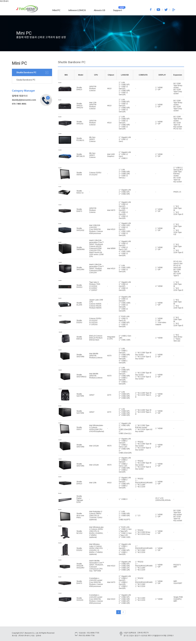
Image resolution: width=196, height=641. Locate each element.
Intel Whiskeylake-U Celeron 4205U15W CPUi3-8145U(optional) (96, 428)
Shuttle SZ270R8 (80, 412)
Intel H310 (111, 566)
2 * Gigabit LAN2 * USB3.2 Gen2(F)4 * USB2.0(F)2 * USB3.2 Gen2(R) (125, 483)
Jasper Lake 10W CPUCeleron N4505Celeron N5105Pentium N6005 (96, 304)
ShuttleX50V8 (79, 174)
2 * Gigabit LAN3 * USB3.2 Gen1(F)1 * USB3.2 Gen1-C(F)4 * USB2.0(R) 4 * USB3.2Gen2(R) (125, 446)
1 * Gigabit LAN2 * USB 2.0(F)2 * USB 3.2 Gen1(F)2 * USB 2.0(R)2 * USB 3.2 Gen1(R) (125, 229)
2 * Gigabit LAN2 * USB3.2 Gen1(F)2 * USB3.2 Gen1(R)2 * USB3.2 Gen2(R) (125, 582)
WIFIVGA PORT (177, 582)
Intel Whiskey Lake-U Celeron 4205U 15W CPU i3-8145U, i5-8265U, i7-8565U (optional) (96, 549)
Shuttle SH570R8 (80, 446)
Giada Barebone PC (25, 80)
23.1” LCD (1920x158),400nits (163, 499)
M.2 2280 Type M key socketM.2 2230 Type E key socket (177, 89)
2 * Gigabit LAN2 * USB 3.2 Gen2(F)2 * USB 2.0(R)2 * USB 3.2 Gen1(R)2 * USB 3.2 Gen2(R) (125, 304)
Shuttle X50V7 (79, 428)
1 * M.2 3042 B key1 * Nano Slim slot (177, 338)
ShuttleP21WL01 (80, 139)
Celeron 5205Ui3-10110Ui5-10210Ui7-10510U (95, 321)
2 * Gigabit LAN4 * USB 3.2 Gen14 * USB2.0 (125, 155)
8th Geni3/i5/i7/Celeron (92, 139)
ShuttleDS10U (79, 549)
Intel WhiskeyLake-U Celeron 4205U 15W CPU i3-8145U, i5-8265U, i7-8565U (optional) (96, 532)
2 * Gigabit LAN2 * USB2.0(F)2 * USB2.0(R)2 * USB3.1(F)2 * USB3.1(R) (125, 566)
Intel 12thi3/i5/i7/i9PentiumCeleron (92, 106)
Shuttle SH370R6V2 (81, 376)
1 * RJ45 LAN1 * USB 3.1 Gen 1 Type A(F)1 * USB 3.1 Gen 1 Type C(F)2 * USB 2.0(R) (125, 532)
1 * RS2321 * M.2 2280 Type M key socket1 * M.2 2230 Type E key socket (143, 446)
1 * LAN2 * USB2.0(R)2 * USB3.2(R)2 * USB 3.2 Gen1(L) (124, 174)
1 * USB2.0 (123, 499)
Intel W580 (111, 248)
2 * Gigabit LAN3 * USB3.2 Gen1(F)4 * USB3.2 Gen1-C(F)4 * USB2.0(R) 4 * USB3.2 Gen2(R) (125, 465)
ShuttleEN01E (79, 338)
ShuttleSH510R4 (80, 269)
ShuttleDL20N (79, 304)
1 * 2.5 (137, 516)
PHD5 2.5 (177, 192)
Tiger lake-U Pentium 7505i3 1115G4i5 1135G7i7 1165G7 (94, 286)
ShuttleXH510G (79, 123)
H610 (109, 89)
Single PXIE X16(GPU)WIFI (178, 599)
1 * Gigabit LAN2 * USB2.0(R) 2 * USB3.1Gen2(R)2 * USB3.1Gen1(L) (125, 428)
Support (117, 10)
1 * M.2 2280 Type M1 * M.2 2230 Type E (178, 210)
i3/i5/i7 (91, 395)
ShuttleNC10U (79, 532)
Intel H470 (111, 582)
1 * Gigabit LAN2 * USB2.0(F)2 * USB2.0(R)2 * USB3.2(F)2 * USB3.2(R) (125, 599)
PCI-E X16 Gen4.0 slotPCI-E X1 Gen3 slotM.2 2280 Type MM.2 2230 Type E (177, 269)
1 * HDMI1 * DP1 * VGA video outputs (160, 321)
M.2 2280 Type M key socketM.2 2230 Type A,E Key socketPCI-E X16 (177, 123)
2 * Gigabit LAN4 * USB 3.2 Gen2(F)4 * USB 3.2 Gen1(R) (125, 286)
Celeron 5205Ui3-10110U (95, 174)
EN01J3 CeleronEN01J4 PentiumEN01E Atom (95, 338)
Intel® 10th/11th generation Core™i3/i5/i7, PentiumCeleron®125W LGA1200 (96, 269)
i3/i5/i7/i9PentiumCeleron (92, 89)
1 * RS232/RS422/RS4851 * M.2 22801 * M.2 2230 (144, 549)
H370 (109, 356)
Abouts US (99, 10)
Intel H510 (111, 229)
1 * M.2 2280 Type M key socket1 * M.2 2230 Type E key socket (143, 356)
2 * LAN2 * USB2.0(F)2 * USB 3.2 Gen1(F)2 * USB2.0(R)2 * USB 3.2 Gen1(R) (124, 89)
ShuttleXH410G (79, 599)
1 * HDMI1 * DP (158, 106)
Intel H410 (111, 599)
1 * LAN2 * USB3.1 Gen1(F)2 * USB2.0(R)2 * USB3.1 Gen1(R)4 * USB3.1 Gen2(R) (124, 356)
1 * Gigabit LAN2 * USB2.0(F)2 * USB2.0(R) (125, 192)
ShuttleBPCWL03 (80, 155)
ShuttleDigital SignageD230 (79, 499)
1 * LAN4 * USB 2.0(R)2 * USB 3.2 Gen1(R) (124, 269)
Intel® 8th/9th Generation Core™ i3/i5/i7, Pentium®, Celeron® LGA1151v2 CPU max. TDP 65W (96, 566)
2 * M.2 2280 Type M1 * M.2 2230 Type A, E (143, 395)
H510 (109, 123)
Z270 (109, 395)
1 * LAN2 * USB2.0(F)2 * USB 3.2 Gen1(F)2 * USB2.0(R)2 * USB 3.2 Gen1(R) (124, 123)
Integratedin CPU (111, 338)
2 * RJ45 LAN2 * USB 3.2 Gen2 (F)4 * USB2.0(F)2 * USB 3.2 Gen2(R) (124, 321)
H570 (109, 446)
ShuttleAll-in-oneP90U (80, 516)
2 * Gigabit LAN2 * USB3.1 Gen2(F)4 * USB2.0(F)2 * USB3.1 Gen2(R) (125, 549)
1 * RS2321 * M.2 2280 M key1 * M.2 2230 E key (142, 532)
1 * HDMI (158, 338)
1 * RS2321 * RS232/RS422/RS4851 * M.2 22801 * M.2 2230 (144, 483)
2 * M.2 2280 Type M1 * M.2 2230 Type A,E (177, 229)
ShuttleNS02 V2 (80, 192)
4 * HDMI (158, 286)
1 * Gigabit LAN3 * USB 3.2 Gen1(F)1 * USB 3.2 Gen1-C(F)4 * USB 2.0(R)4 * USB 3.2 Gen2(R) (125, 248)
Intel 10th (92, 483)
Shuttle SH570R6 (80, 465)
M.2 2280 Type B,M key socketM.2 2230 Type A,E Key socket (177, 516)
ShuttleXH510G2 (80, 229)
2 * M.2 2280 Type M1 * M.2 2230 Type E (178, 248)
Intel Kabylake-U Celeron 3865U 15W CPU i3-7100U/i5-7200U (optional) (95, 516)
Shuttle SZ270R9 (80, 395)
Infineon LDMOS (77, 10)
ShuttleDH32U (79, 286)
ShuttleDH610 (79, 89)
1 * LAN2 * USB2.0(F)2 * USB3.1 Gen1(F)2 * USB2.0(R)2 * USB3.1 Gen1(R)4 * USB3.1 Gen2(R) (124, 376)
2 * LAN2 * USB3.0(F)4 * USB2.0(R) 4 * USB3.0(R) (124, 395)
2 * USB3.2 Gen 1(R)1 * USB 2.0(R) (125, 338)
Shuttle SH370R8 (80, 356)
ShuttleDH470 (79, 582)
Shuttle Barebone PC (26, 72)
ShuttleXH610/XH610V (79, 106)
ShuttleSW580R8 (80, 248)
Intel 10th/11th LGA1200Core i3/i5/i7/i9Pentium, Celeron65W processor (96, 229)
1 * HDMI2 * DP (158, 89)
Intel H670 (111, 210)
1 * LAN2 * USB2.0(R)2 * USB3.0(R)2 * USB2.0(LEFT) (124, 516)
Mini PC (56, 10)
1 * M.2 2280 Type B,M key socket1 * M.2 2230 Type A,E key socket (143, 428)
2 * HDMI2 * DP (158, 155)
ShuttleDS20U (79, 321)
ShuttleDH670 (79, 210)
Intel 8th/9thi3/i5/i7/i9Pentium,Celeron (95, 356)
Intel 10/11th (94, 446)
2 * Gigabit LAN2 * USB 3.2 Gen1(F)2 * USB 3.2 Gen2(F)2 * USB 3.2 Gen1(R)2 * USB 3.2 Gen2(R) (125, 210)
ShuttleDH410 (79, 483)
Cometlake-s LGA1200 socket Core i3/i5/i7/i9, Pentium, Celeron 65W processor (96, 582)
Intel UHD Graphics (111, 155)
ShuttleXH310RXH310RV (80, 566)
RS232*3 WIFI (177, 566)
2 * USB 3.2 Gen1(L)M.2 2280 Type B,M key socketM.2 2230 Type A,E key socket (178, 175)
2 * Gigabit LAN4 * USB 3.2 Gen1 (125, 139)
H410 (109, 483)
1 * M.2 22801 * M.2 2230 (140, 599)
